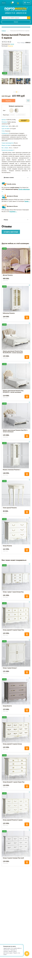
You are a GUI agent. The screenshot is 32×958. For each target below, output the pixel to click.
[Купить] (27, 317)
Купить (8, 100)
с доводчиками (21, 114)
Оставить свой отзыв (11, 232)
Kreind (12, 44)
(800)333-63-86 (21, 13)
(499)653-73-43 (10, 13)
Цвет (4, 110)
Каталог (16, 22)
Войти (3, 3)
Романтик (10, 46)
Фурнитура (5, 115)
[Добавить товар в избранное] (28, 100)
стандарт (12, 114)
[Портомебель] (16, 9)
